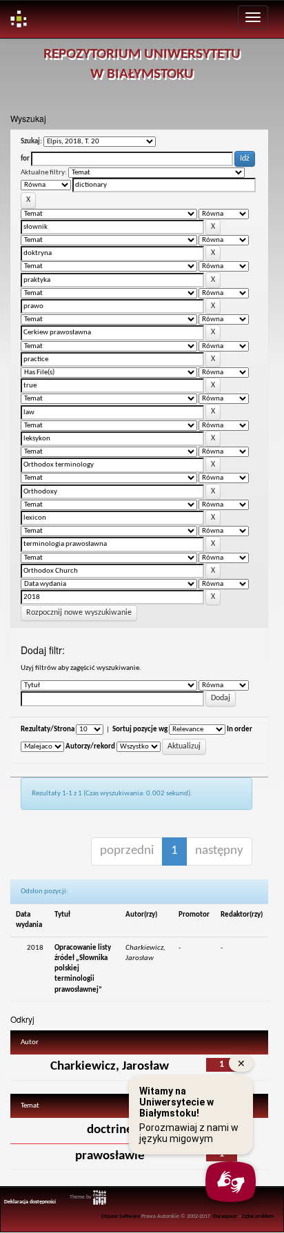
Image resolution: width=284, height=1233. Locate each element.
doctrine (110, 1130)
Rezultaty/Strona (47, 729)
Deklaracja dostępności (30, 1202)
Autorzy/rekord (90, 747)
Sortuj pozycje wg (140, 729)
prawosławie (110, 1156)
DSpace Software (120, 1216)
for (25, 159)
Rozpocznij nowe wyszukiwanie (79, 613)
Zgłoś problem (258, 1216)
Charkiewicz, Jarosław (109, 1066)
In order (239, 729)
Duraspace (224, 1216)
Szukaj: (31, 141)
